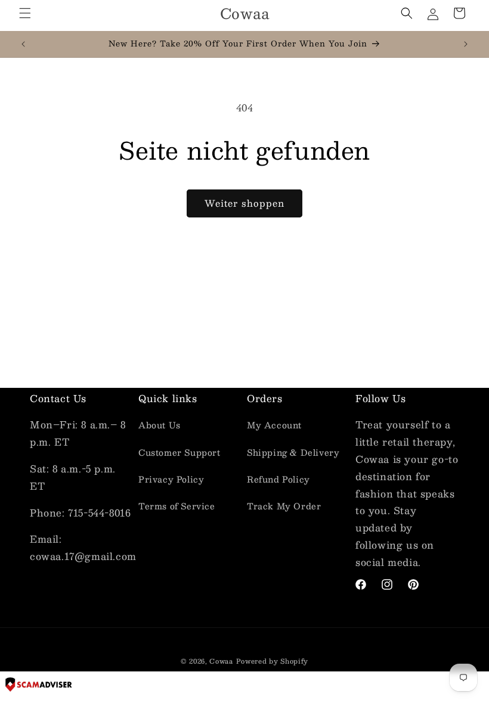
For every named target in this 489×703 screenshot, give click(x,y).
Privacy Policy (171, 479)
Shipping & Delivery (293, 452)
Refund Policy (278, 479)
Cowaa (221, 661)
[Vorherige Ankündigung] (23, 44)
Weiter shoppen (244, 202)
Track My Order (284, 506)
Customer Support (179, 452)
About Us (159, 425)
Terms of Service (176, 506)
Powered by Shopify (272, 661)
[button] (25, 13)
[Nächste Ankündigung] (466, 44)
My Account (274, 425)
